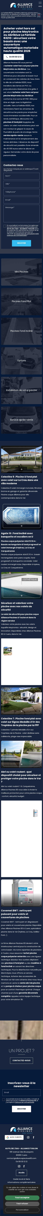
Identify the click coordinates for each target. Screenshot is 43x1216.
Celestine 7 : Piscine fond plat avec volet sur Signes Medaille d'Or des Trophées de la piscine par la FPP (21, 722)
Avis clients (16, 1137)
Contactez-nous (21, 1060)
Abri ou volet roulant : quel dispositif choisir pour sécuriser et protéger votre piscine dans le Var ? (21, 777)
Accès (21, 1172)
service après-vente (13, 135)
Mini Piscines (21, 272)
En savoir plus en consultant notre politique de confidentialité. (23, 235)
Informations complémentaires (21, 1182)
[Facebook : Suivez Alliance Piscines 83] (33, 1137)
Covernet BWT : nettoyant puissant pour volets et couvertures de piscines (16, 914)
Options (21, 361)
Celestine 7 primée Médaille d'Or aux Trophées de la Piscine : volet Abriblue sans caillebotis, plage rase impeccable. (20, 733)
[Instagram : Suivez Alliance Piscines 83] (28, 1137)
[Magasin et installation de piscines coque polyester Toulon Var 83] (21, 5)
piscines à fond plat (12, 122)
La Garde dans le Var (16, 854)
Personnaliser (22, 1209)
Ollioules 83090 (13, 871)
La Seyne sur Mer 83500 (17, 865)
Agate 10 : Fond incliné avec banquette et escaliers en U (17, 535)
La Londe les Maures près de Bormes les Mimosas (23, 860)
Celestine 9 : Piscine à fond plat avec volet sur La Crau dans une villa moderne (19, 480)
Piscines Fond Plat (21, 301)
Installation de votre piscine (21, 390)
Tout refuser (22, 1203)
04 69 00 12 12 (21, 1161)
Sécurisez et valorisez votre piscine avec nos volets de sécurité (17, 607)
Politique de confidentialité (24, 1102)
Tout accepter (22, 1197)
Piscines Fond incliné (21, 331)
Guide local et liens (21, 1179)
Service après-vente (21, 420)
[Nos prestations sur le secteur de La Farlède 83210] (7, 651)
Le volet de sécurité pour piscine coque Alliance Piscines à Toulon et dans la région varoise (20, 618)
